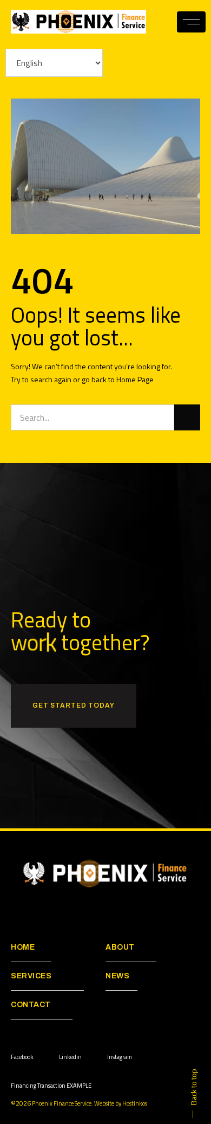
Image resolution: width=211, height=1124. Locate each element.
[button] (191, 21)
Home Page (135, 379)
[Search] (187, 417)
